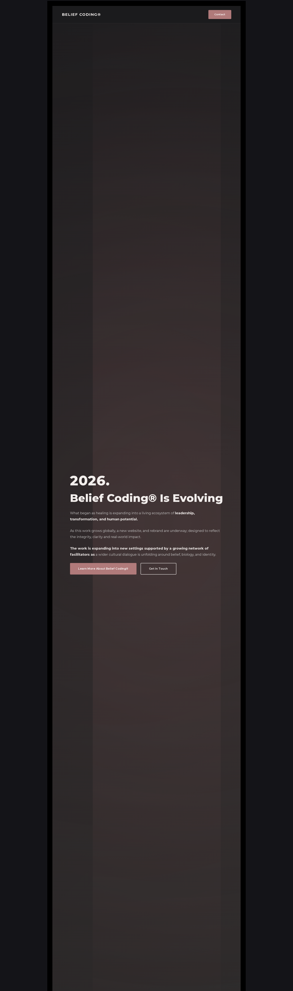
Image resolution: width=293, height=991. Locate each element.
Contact (219, 14)
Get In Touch (158, 568)
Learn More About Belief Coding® (103, 568)
